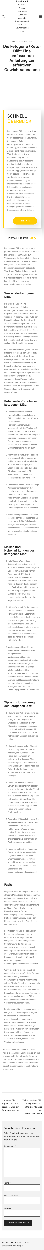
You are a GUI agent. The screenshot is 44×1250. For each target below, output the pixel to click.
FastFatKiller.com (22, 3)
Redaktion (28, 42)
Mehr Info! (25, 221)
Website (7, 1208)
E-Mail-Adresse (11, 1195)
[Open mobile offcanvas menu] (40, 16)
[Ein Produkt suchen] (3, 16)
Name (7, 1183)
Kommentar (10, 1146)
